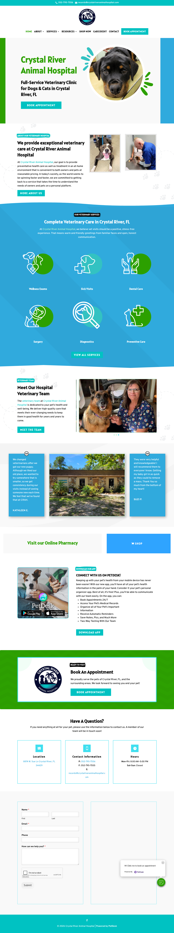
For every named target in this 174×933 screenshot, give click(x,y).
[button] (161, 882)
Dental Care (136, 289)
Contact (114, 31)
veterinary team (31, 401)
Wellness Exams (38, 289)
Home (29, 31)
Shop (138, 543)
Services (52, 31)
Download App (89, 632)
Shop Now (85, 31)
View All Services (87, 355)
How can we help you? (34, 846)
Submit (28, 885)
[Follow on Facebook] (87, 920)
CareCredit (100, 31)
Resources (68, 31)
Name (25, 809)
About (38, 31)
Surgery (38, 341)
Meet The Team (31, 430)
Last (53, 819)
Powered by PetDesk (106, 926)
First (23, 819)
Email (25, 824)
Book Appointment (135, 31)
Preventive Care (136, 341)
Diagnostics (87, 341)
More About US (31, 193)
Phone (25, 835)
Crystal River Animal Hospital (37, 162)
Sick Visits (87, 289)
